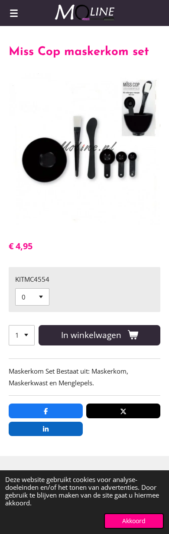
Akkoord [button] (134, 521)
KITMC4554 (32, 279)
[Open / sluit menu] (13, 13)
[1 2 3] (22, 335)
